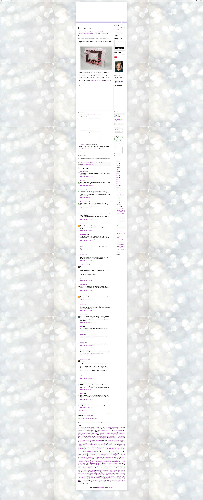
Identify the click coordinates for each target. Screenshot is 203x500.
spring (98, 471)
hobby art (119, 448)
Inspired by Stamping (90, 451)
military (106, 457)
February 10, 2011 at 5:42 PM (86, 176)
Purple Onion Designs (90, 467)
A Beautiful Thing (120, 215)
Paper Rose (109, 461)
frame (115, 444)
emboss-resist (109, 441)
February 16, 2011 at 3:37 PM (86, 407)
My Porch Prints (87, 460)
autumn (108, 430)
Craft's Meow (94, 437)
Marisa (81, 393)
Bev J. (81, 180)
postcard (114, 464)
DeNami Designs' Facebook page (86, 33)
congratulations (113, 436)
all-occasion (106, 428)
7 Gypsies (87, 427)
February (119, 208)
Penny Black (115, 463)
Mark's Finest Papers (108, 455)
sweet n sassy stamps (119, 474)
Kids (98, 453)
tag (103, 476)
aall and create (120, 427)
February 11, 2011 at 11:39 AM (86, 240)
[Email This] (98, 162)
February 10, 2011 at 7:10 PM (86, 197)
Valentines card (102, 480)
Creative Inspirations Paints (105, 438)
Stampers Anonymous (89, 473)
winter (108, 481)
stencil (88, 474)
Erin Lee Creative (95, 443)
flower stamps (103, 444)
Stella (81, 212)
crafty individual (111, 437)
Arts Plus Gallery (118, 78)
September (119, 195)
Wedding (101, 481)
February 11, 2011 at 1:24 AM (86, 208)
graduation (100, 447)
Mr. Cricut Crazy (104, 458)
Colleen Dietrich (99, 436)
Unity (79, 480)
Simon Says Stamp (85, 470)
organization (81, 461)
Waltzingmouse (94, 481)
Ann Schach (83, 171)
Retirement (113, 467)
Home (95, 413)
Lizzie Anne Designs (114, 454)
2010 (117, 254)
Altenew (114, 428)
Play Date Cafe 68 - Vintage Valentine (121, 235)
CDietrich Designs (118, 82)
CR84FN (82, 116)
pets (120, 463)
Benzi (81, 304)
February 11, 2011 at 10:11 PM (86, 310)
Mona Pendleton (84, 224)
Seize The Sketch (103, 469)
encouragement (118, 441)
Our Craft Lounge (89, 461)
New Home (112, 460)
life (97, 454)
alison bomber (81, 428)
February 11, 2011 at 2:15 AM (86, 219)
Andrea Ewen (83, 383)
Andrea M (82, 284)
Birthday (92, 432)
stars (80, 474)
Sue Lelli (82, 254)
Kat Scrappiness (86, 453)
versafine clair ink (116, 480)
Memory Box (99, 457)
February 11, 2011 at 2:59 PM (86, 280)
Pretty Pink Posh (102, 466)
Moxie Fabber (96, 458)
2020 (117, 169)
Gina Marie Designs (103, 445)
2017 (117, 175)
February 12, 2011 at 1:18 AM (86, 322)
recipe (97, 467)
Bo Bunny (83, 433)
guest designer (115, 447)
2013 (117, 183)
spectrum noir (84, 471)
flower (99, 444)
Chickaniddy (122, 433)
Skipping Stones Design (108, 470)
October (119, 193)
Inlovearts (79, 451)
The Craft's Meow (99, 477)
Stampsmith (123, 473)
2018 (117, 173)
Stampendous (81, 473)
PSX (111, 466)
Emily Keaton (83, 234)
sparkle (79, 471)
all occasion (97, 428)
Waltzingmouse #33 (85, 130)
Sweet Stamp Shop (81, 476)
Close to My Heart (82, 436)
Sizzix (93, 470)
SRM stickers (104, 471)
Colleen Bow (90, 436)
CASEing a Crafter (94, 433)
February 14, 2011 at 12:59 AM (86, 355)
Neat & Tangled (105, 460)
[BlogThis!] (99, 162)
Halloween (123, 447)
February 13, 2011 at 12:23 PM (86, 345)
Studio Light (110, 474)
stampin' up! (110, 473)
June (118, 200)
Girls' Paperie (120, 445)
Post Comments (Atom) (89, 415)
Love (82, 164)
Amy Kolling (83, 314)
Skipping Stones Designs (118, 470)
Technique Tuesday (110, 476)
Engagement (87, 443)
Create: (82, 144)
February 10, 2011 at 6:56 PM (86, 185)
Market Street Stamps (120, 455)
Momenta (123, 457)
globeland (87, 447)
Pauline (82, 334)
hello (106, 448)
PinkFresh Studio (90, 464)
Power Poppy (120, 464)
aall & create (102, 427)
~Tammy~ (82, 189)
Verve (123, 480)
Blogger (111, 487)
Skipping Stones (99, 470)
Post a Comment (82, 410)
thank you (119, 476)
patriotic (105, 463)
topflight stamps (99, 478)
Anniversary (94, 430)
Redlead (107, 467)
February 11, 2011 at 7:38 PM (86, 290)
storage (93, 474)
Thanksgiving (80, 477)
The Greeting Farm (117, 477)
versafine (109, 480)
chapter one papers (114, 433)
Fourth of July (110, 444)
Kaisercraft (80, 453)
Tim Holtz (85, 478)
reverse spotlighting (120, 467)
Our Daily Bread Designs (100, 461)
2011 (117, 187)
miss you (111, 457)
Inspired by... (105, 451)
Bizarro (100, 432)
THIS (101, 77)
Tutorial (121, 478)
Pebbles (110, 463)
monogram (82, 458)
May (118, 202)
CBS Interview (102, 433)
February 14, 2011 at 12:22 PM (86, 378)
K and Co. (119, 451)
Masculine (82, 457)
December (119, 189)
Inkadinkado (120, 450)
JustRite (112, 451)
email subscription (101, 441)
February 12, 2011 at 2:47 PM (86, 330)
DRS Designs (122, 440)
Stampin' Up (86, 164)
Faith (110, 443)
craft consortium (122, 436)
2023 (117, 163)
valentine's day (94, 480)
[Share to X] (100, 162)
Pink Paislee (83, 464)
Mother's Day (89, 458)
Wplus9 (84, 483)
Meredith (82, 295)
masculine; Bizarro (91, 457)
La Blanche (121, 453)
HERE (103, 148)
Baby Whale (100, 32)
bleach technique (107, 432)
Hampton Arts (83, 448)
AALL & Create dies (112, 427)
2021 (117, 167)
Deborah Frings (83, 201)
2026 (117, 160)
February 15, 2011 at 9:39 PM (86, 389)
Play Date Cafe (100, 464)
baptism (79, 432)
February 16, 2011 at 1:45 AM (86, 399)
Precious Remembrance (92, 466)
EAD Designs (82, 441)
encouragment (80, 443)
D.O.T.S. (79, 440)
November (119, 191)
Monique (82, 342)
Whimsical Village (120, 244)
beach (83, 432)
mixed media (117, 457)
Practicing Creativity (82, 466)
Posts (117, 129)
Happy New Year (92, 448)
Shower (121, 469)
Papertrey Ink (94, 463)
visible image (87, 481)
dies (105, 440)
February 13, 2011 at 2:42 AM (86, 338)
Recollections (102, 467)
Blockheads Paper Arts (116, 432)
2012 (117, 185)
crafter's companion (103, 437)
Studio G (105, 474)
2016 (117, 177)
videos (82, 481)
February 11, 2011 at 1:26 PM (86, 260)
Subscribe (119, 48)
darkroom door (85, 440)
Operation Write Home (121, 460)
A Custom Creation (94, 427)
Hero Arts (111, 448)
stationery (84, 474)
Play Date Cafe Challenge (86, 148)
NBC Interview (98, 460)
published (115, 466)
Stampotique (116, 473)
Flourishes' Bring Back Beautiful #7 (88, 115)
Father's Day (116, 443)
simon (79, 470)
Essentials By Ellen (103, 443)
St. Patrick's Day (111, 471)
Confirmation (106, 436)
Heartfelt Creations (100, 448)
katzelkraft (93, 453)
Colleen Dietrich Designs (79, 3)
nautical (93, 460)
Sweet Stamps (90, 476)
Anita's (80, 430)
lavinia (79, 454)
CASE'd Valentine (120, 249)
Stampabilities (120, 471)
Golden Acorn (93, 447)
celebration (108, 433)
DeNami (91, 440)
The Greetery (108, 477)
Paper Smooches (116, 461)
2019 (117, 171)
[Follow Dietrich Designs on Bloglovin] (119, 124)
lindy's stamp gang (104, 454)
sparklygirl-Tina (83, 264)
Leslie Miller (83, 350)
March (118, 206)
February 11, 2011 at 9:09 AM (86, 230)
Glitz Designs (81, 447)
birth (86, 432)
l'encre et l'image (105, 453)
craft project (82, 437)
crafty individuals (120, 437)
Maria (81, 326)
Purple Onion (83, 467)
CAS (88, 433)
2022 (117, 165)
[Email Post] (96, 162)
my (108, 458)
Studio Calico (99, 474)
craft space (88, 437)
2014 (117, 181)
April (118, 204)
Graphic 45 (107, 447)
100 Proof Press (81, 427)
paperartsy (85, 463)
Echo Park (94, 441)
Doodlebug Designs (115, 440)
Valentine (91, 164)
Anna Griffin (85, 430)
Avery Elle (115, 430)
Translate (118, 116)
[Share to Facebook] (101, 162)
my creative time (114, 458)
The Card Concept (89, 477)
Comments (118, 131)
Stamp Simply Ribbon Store (97, 80)
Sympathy (97, 476)
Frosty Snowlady (120, 242)
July (118, 198)
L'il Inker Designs (113, 453)
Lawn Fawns (93, 454)
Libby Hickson (83, 404)
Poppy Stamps (109, 464)
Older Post (108, 413)
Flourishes (92, 444)
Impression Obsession (105, 450)
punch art (122, 466)
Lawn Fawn (85, 454)
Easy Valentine (120, 232)
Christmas (93, 434)
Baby (121, 430)
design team (99, 440)
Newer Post (80, 413)
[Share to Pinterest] (102, 162)
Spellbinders (92, 471)
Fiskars (85, 444)
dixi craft (109, 440)
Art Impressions (102, 430)
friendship (120, 444)
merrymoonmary (100, 487)
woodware (115, 481)
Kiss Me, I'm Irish (120, 213)
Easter (88, 441)
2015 (117, 179)
